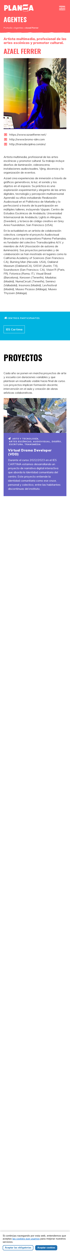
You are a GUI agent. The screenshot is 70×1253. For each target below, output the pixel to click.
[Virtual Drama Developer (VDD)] (35, 415)
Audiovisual (41, 441)
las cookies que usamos (26, 1238)
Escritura (16, 444)
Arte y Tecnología (25, 438)
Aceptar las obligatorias (18, 1247)
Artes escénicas (20, 441)
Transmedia (32, 444)
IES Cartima (14, 329)
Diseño (56, 441)
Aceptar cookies (46, 1247)
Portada (8, 27)
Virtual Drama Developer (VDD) (30, 452)
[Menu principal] (62, 8)
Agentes (18, 27)
